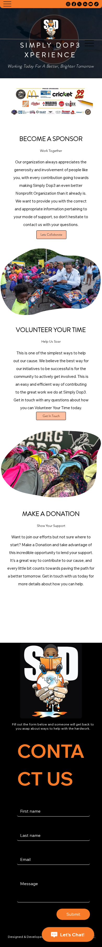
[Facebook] (74, 4)
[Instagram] (68, 4)
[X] (79, 4)
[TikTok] (96, 4)
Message (26, 873)
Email (23, 849)
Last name (26, 825)
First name (26, 801)
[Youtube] (90, 4)
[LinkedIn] (85, 4)
